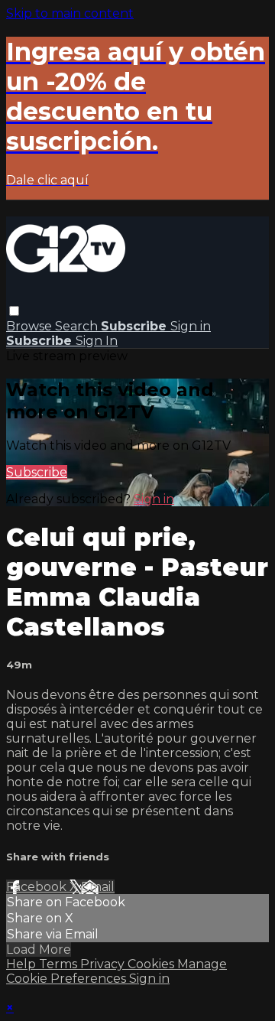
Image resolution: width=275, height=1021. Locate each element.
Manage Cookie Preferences (116, 971)
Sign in (190, 326)
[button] (14, 311)
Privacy (104, 964)
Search (78, 326)
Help (22, 964)
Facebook (38, 887)
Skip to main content (70, 13)
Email (98, 887)
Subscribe (36, 472)
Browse (30, 326)
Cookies (152, 964)
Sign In (97, 340)
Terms (59, 964)
